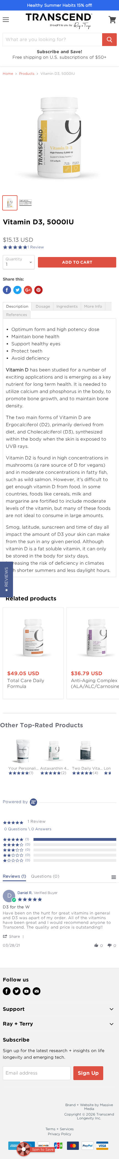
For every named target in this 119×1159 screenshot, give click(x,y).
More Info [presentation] (93, 306)
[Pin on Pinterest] (38, 290)
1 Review (36, 247)
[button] (14, 936)
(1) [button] (27, 839)
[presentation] (108, 306)
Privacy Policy (59, 1134)
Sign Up (88, 1073)
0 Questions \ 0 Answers (27, 829)
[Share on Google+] (28, 290)
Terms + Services (59, 1129)
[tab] (17, 306)
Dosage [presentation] (42, 306)
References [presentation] (16, 315)
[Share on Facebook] (7, 290)
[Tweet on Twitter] (17, 290)
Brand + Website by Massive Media (89, 1107)
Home (8, 74)
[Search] (109, 39)
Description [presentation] (17, 306)
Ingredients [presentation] (67, 306)
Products (26, 74)
